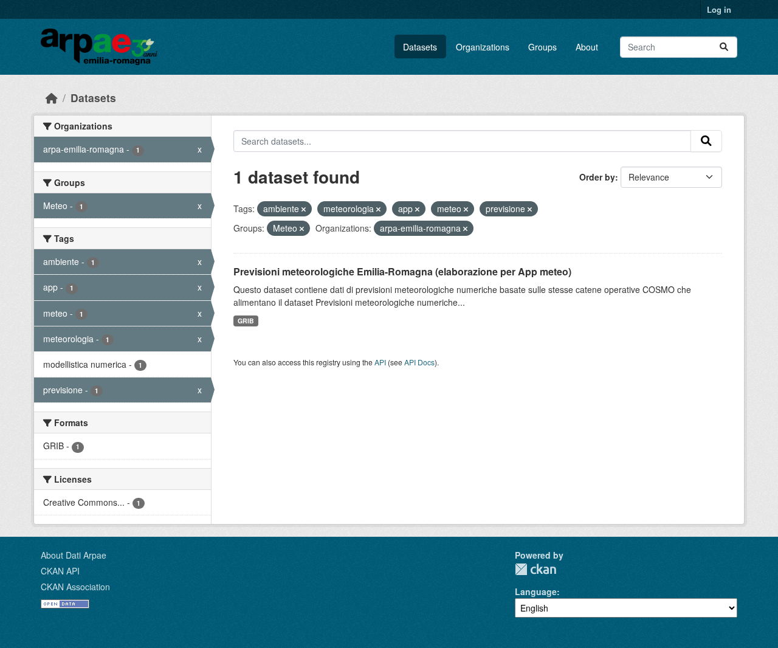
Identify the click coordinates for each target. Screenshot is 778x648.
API (380, 362)
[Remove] (303, 209)
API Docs (419, 362)
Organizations (482, 47)
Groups (542, 47)
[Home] (52, 97)
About (587, 47)
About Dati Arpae (73, 555)
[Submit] (724, 47)
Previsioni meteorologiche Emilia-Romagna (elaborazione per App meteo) (402, 271)
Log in (719, 9)
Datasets (420, 47)
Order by (597, 177)
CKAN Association (75, 587)
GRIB (246, 320)
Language (536, 591)
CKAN (535, 569)
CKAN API (60, 571)
